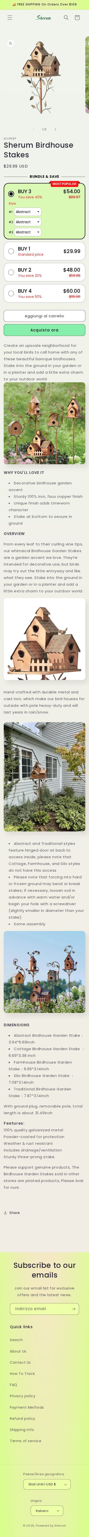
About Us (18, 1351)
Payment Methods (27, 1407)
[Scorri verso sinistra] (33, 129)
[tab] (44, 685)
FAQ (13, 1384)
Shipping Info (22, 1429)
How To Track (22, 1373)
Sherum (60, 1526)
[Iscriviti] (73, 1309)
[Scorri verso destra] (55, 129)
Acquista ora (44, 330)
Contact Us (20, 1362)
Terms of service (26, 1440)
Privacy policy (22, 1396)
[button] (9, 17)
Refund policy (22, 1418)
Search (16, 1339)
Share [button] (14, 1212)
